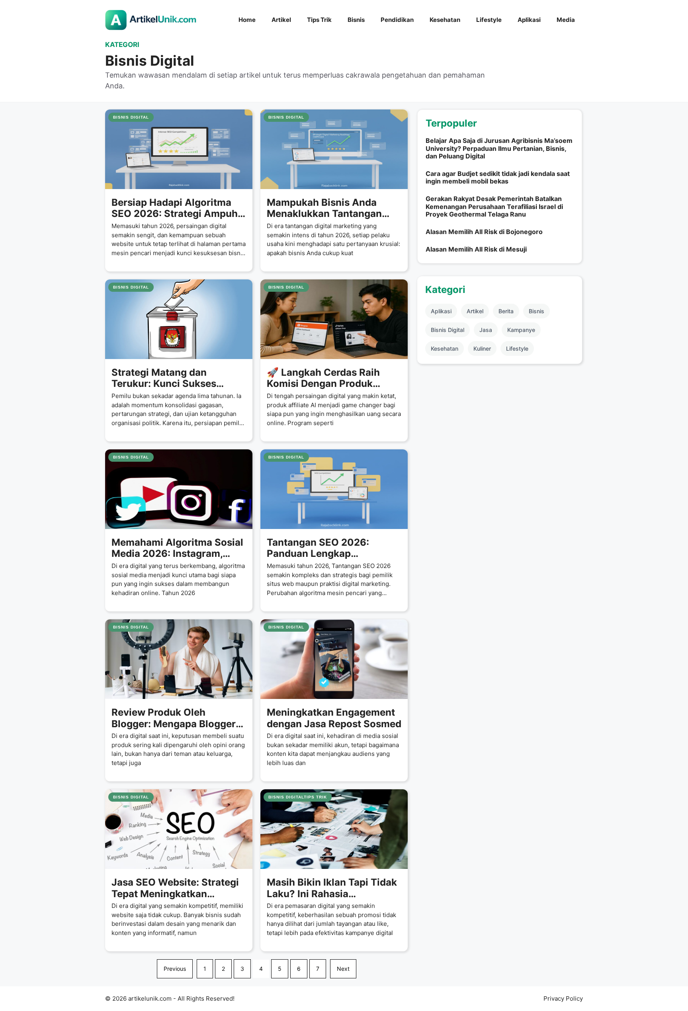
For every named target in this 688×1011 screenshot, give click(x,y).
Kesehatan (445, 19)
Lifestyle (489, 19)
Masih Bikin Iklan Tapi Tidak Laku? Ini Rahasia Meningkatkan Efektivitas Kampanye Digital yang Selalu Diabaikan (332, 888)
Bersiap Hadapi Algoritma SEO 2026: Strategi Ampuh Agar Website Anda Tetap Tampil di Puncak (174, 208)
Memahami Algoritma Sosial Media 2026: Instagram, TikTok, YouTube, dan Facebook (177, 548)
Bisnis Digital (447, 329)
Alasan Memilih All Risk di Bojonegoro (484, 232)
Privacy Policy (563, 998)
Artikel (281, 19)
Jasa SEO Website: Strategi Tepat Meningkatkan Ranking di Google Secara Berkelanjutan (175, 888)
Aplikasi (529, 19)
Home (247, 19)
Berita (506, 311)
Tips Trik (319, 19)
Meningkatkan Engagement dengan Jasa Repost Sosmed (334, 718)
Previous (175, 968)
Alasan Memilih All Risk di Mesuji (476, 249)
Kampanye (521, 329)
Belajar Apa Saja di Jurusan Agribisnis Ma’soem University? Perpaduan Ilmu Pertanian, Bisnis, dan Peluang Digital (499, 148)
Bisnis (356, 19)
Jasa (485, 329)
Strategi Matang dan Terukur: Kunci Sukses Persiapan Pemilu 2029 (166, 378)
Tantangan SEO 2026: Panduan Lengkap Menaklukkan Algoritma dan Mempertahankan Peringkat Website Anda (333, 548)
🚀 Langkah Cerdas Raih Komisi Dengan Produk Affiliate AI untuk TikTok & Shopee (328, 378)
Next (343, 968)
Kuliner (482, 348)
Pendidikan (397, 19)
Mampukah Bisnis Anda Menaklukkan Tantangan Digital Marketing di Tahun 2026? (328, 208)
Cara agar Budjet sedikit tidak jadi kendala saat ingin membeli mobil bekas (498, 177)
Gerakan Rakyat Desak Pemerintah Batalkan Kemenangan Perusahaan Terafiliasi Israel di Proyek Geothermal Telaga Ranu (494, 206)
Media (566, 19)
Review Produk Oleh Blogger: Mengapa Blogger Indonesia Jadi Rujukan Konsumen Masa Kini (173, 718)
